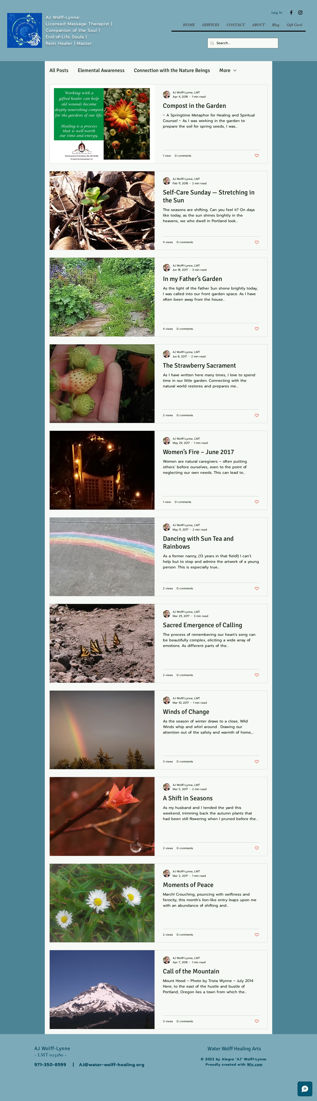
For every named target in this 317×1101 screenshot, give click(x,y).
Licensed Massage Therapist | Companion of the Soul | (80, 27)
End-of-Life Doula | (67, 37)
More (224, 70)
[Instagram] (300, 12)
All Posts (58, 70)
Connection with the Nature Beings (172, 70)
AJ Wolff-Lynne (53, 1048)
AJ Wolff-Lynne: (63, 17)
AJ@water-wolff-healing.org (112, 1064)
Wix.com (254, 1064)
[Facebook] (291, 12)
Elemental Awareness (101, 70)
